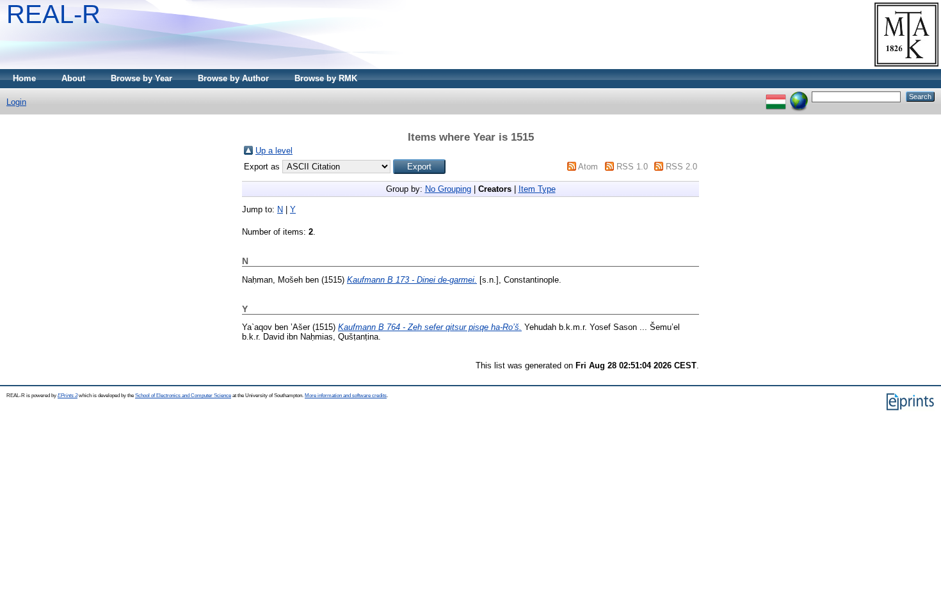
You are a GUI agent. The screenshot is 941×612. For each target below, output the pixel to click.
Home (24, 78)
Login (16, 102)
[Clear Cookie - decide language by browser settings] (799, 96)
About (73, 78)
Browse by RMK (325, 78)
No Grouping (448, 189)
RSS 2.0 (681, 166)
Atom (588, 166)
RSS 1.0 (632, 166)
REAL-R (53, 14)
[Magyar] (776, 96)
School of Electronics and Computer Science (183, 395)
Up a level (274, 150)
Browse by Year (141, 78)
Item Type (537, 189)
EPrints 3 (67, 395)
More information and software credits (346, 395)
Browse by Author (233, 78)
